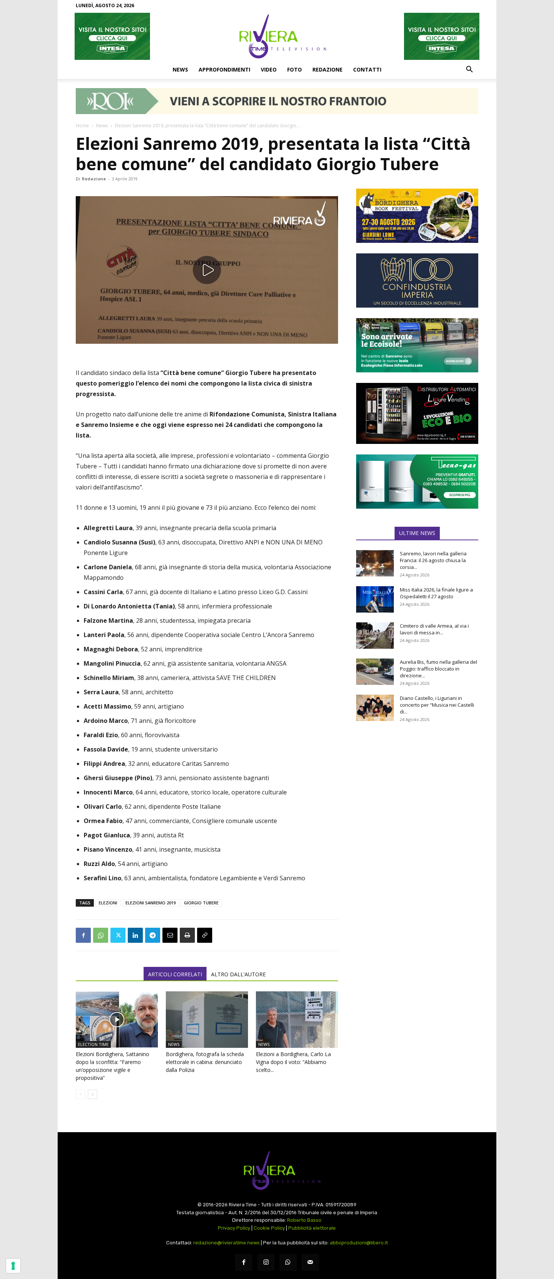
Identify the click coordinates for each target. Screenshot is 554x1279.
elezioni (108, 903)
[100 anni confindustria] (417, 280)
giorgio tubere (201, 903)
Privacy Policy (234, 1228)
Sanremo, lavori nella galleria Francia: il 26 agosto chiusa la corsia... (433, 560)
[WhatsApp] (100, 935)
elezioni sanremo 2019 (150, 903)
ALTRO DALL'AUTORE (238, 974)
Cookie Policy (269, 1228)
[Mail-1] (310, 1262)
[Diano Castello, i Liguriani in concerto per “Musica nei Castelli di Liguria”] (375, 708)
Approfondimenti (224, 69)
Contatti (367, 69)
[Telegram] (152, 935)
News (180, 69)
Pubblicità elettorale (312, 1228)
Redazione (327, 69)
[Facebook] (83, 935)
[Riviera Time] (277, 36)
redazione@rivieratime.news (226, 1242)
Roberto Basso (304, 1220)
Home (82, 125)
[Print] (187, 935)
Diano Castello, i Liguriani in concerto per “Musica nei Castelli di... (437, 705)
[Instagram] (265, 1262)
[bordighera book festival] (417, 216)
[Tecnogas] (417, 481)
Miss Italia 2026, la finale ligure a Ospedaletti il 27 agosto (436, 593)
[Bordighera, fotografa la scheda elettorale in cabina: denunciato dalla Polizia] (207, 1019)
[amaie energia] (417, 345)
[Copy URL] (204, 935)
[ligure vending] (417, 413)
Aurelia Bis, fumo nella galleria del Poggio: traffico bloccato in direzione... (438, 669)
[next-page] (92, 1094)
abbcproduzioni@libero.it (359, 1242)
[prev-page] (80, 1094)
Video (269, 69)
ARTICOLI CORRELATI (175, 974)
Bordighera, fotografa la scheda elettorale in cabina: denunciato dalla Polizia (205, 1061)
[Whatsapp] (288, 1262)
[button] (469, 70)
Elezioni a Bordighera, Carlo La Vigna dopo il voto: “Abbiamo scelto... (293, 1061)
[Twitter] (117, 935)
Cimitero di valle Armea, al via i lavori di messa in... (434, 629)
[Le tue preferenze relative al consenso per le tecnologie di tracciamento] (13, 1266)
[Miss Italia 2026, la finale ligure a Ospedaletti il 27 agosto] (375, 599)
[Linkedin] (135, 935)
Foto (294, 69)
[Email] (170, 935)
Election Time (93, 1044)
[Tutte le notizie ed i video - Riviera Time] (277, 1170)
